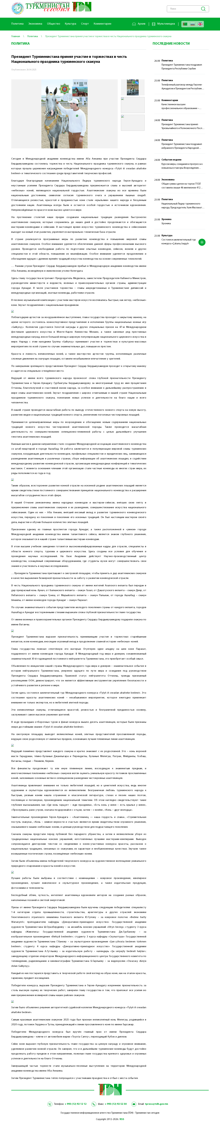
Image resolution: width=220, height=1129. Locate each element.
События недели (171, 160)
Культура (70, 23)
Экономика (35, 23)
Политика (17, 23)
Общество (53, 23)
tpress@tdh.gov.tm (156, 1104)
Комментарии (102, 23)
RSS (122, 1119)
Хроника (166, 219)
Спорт (85, 23)
